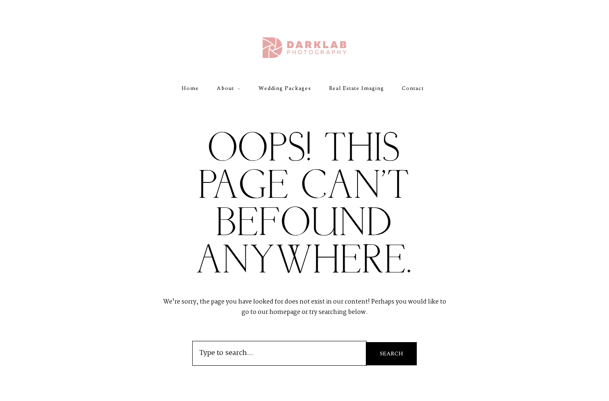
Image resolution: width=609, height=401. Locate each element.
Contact (413, 88)
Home (190, 88)
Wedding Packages (285, 88)
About (225, 88)
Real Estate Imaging (356, 88)
